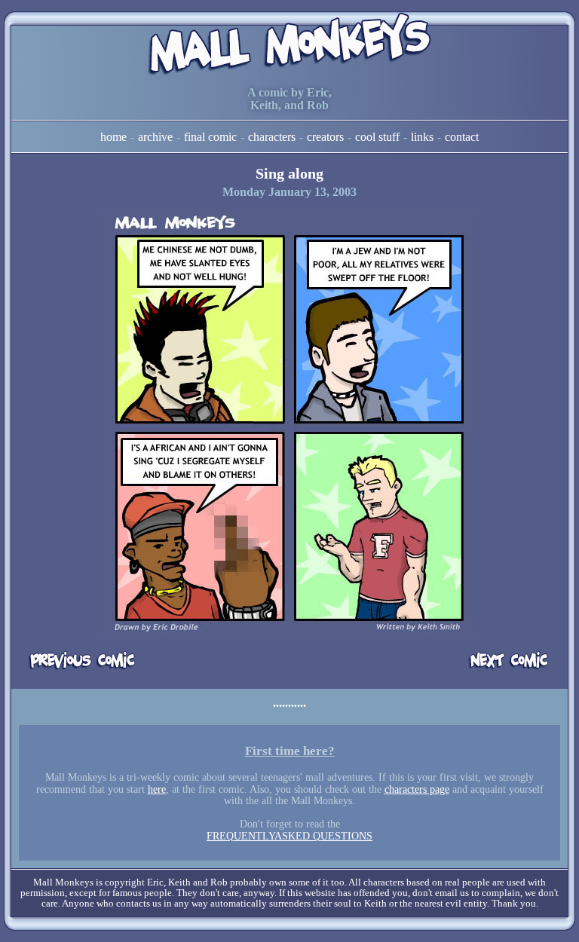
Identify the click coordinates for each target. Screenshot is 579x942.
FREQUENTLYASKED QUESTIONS (289, 836)
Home (113, 136)
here (157, 789)
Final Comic (210, 136)
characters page (416, 789)
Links (422, 136)
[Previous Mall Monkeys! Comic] (82, 661)
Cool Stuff (377, 136)
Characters (272, 136)
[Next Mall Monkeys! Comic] (496, 661)
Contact (462, 136)
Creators (325, 136)
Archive (155, 136)
